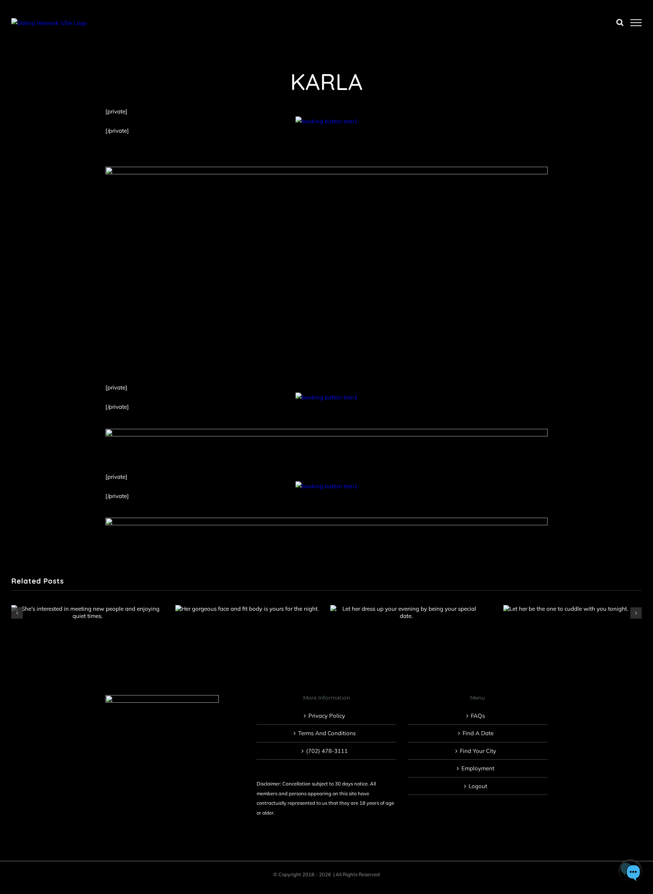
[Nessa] (406, 612)
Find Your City (478, 750)
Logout (478, 786)
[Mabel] (87, 612)
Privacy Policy (326, 715)
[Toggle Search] (620, 22)
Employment (477, 768)
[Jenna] (565, 608)
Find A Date (478, 733)
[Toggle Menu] (636, 22)
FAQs (478, 715)
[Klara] (247, 608)
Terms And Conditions (327, 733)
